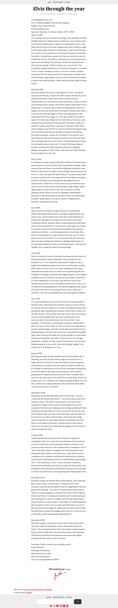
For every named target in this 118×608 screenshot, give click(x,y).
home (69, 597)
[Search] (77, 601)
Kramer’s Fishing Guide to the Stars (37, 589)
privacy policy (59, 597)
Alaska (29, 592)
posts (48, 597)
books (67, 2)
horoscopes (58, 2)
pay (49, 2)
